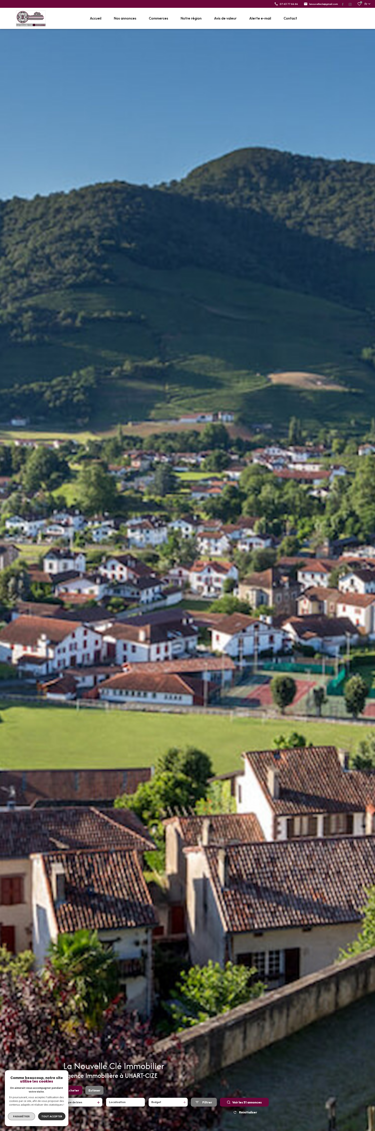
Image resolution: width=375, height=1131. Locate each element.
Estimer (94, 1090)
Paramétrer (21, 1116)
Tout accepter (51, 1116)
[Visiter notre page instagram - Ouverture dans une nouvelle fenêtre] (349, 4)
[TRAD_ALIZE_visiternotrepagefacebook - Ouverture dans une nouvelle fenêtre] (343, 4)
